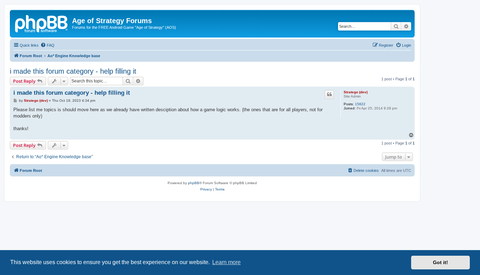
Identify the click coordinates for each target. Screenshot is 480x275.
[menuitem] (47, 45)
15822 (360, 104)
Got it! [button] (440, 262)
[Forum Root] (42, 23)
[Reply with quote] (329, 94)
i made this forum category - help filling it (73, 71)
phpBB (193, 183)
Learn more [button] (226, 262)
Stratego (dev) (356, 92)
